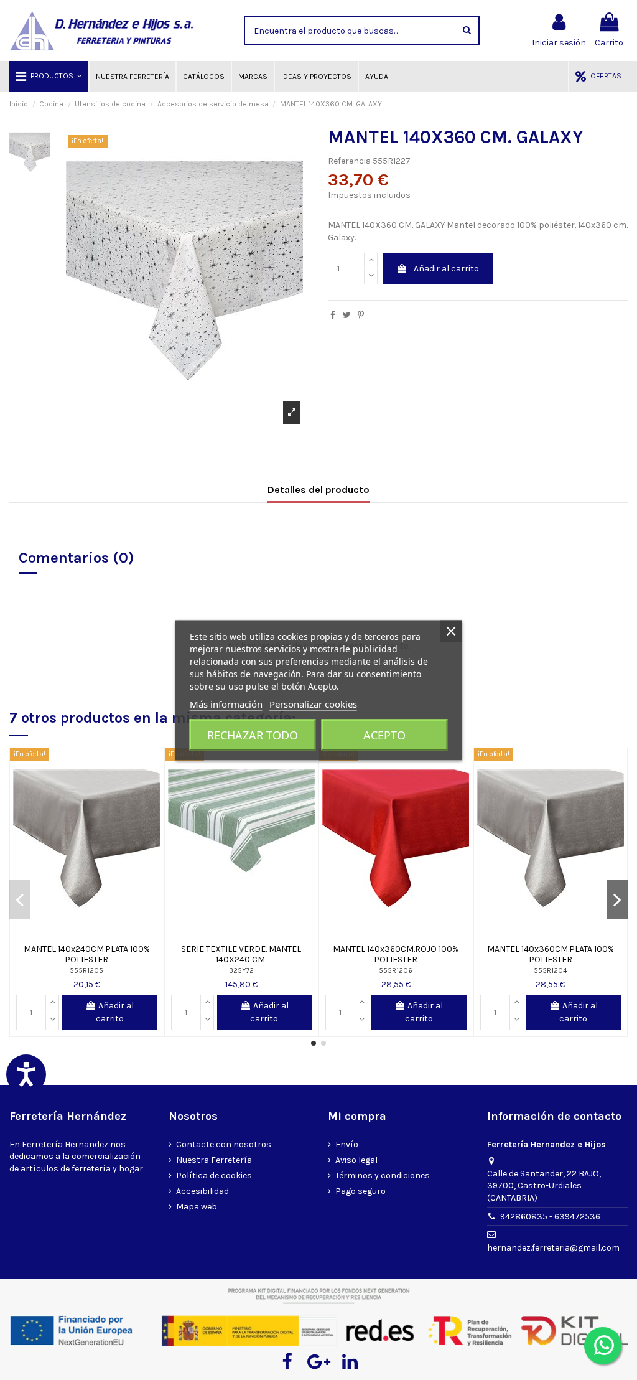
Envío (346, 1144)
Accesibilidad (202, 1191)
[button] (48, 76)
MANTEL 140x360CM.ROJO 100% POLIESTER (395, 954)
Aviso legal (356, 1160)
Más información (226, 703)
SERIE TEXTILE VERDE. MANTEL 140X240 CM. (241, 954)
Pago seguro (360, 1191)
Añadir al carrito (446, 268)
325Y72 (241, 971)
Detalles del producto (318, 489)
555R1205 (86, 971)
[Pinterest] (361, 315)
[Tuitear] (347, 315)
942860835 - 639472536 (550, 1216)
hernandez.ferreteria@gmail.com (553, 1247)
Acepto (384, 734)
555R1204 (550, 971)
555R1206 (395, 971)
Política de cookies (214, 1175)
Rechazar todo (252, 734)
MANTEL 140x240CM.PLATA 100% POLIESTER (87, 954)
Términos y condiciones (382, 1175)
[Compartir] (332, 315)
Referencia (349, 161)
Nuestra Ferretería (214, 1160)
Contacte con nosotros (223, 1144)
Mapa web (196, 1206)
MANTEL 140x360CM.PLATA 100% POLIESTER (550, 954)
